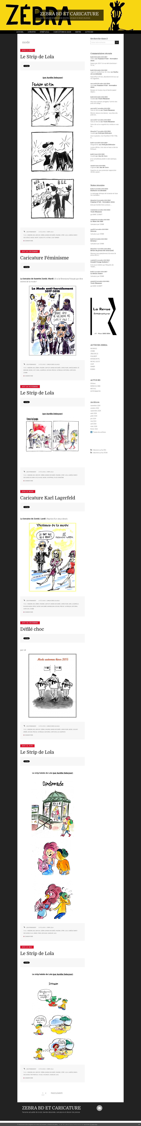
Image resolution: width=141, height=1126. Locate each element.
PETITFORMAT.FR (95, 391)
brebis (57, 237)
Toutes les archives (99, 432)
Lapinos (93, 167)
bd (34, 235)
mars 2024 (93, 426)
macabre (44, 606)
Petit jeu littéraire (105, 133)
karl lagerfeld (41, 370)
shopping (50, 477)
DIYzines (93, 383)
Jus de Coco (102, 156)
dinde (35, 933)
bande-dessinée (50, 235)
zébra (43, 235)
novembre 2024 (95, 405)
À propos (32, 32)
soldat (75, 729)
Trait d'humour (104, 99)
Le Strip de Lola (37, 56)
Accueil (20, 32)
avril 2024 (93, 424)
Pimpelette (94, 144)
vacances (46, 1074)
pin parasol (34, 1074)
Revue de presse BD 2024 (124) (102, 250)
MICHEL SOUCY (95, 361)
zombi (25, 372)
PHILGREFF (93, 356)
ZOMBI (92, 351)
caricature (64, 368)
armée (25, 732)
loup (53, 237)
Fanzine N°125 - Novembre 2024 (102, 202)
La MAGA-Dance (96, 273)
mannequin (51, 606)
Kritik (78, 32)
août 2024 (93, 413)
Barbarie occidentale (98, 190)
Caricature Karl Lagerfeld (47, 497)
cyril (92, 85)
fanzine (58, 235)
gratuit (37, 235)
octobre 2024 (94, 408)
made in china (30, 477)
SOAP (92, 364)
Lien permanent (31, 232)
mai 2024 (93, 421)
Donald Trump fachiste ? (99, 262)
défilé (28, 237)
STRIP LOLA (50, 232)
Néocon (93, 231)
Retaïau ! (93, 241)
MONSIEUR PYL (95, 359)
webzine (30, 235)
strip (62, 235)
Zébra (92, 59)
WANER (92, 366)
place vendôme (59, 477)
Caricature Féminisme (44, 257)
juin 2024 (93, 418)
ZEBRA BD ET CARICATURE (69, 13)
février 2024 (94, 429)
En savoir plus (93, 1124)
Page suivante (56, 1093)
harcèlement (73, 368)
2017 (34, 370)
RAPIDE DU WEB (95, 386)
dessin (49, 370)
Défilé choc (32, 629)
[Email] (99, 1108)
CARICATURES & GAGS (53, 364)
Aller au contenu (6, 2)
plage (41, 1074)
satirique (60, 370)
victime (48, 237)
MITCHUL (93, 389)
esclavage (38, 477)
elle (31, 933)
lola (66, 235)
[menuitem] (21, 32)
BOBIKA (92, 369)
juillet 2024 (93, 416)
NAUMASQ (93, 348)
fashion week (27, 606)
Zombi (92, 99)
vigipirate (62, 732)
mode (32, 237)
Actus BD (89, 32)
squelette (42, 237)
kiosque (44, 933)
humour (50, 933)
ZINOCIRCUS (94, 354)
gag (55, 933)
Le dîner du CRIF (96, 221)
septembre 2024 (95, 411)
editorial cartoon (69, 370)
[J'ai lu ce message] (139, 1124)
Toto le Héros (95, 110)
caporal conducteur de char (100, 72)
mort (36, 237)
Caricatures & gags (62, 32)
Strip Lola (44, 32)
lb (58, 732)
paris (39, 933)
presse (54, 370)
